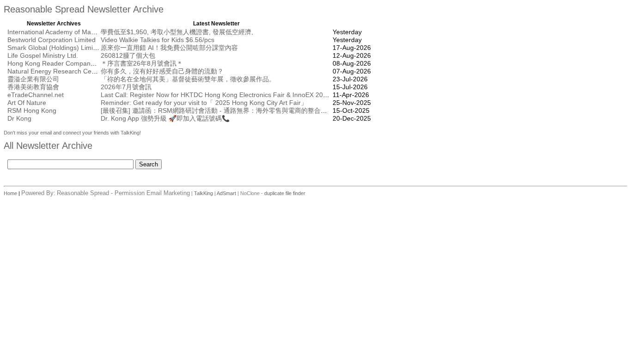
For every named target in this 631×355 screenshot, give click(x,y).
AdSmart (226, 193)
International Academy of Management (64, 32)
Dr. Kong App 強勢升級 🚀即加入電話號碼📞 (165, 118)
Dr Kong (19, 118)
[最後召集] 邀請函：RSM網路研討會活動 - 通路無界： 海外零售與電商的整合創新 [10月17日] (234, 110)
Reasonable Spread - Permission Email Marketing (123, 193)
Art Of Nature (26, 102)
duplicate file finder (284, 193)
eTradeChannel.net (35, 94)
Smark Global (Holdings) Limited (54, 47)
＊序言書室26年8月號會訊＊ (142, 63)
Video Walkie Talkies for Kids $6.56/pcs (157, 39)
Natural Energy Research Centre (55, 71)
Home (11, 193)
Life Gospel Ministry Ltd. (42, 55)
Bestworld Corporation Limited (51, 39)
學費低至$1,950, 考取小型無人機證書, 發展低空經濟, (177, 32)
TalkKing (203, 193)
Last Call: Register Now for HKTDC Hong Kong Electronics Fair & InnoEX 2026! (216, 94)
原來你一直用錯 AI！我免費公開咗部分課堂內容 (169, 47)
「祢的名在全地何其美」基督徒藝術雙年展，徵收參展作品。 (188, 79)
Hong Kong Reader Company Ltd (56, 63)
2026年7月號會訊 (126, 87)
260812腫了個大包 (128, 55)
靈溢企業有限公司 (33, 79)
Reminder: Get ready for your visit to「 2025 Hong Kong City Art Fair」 (204, 102)
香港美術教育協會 (33, 87)
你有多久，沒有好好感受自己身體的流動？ (162, 71)
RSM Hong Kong (31, 110)
